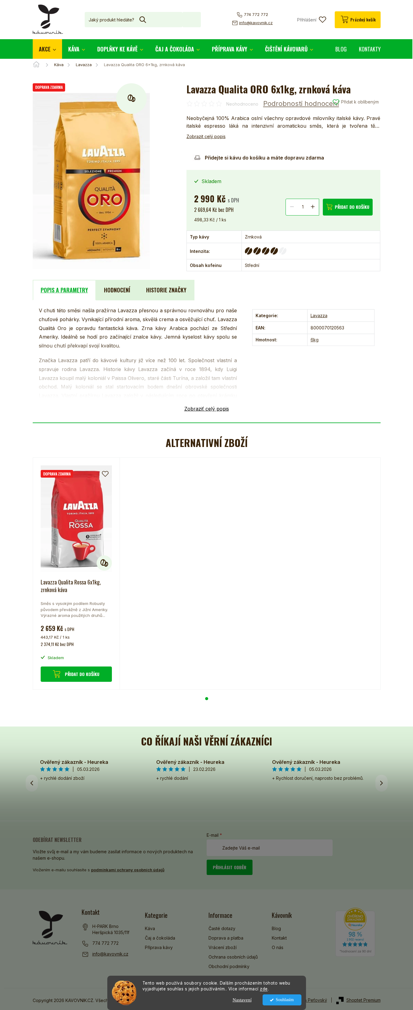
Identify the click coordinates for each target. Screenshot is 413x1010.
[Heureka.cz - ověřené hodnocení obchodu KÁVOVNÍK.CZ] (355, 932)
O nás (277, 947)
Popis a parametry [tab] (64, 290)
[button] (207, 698)
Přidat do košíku (352, 207)
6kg (315, 339)
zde (264, 988)
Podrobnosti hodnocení (301, 103)
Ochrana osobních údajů (233, 956)
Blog (276, 928)
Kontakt (279, 938)
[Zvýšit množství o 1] (313, 207)
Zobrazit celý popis (206, 136)
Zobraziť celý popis (206, 409)
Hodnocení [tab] (117, 290)
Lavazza (319, 315)
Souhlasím (285, 999)
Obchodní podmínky (228, 966)
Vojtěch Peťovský (309, 1000)
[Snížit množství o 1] (292, 207)
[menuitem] (47, 49)
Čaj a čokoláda (160, 938)
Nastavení (242, 999)
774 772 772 (105, 943)
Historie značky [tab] (166, 290)
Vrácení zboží (222, 947)
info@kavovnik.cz (110, 953)
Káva (150, 928)
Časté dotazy (221, 928)
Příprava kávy (159, 947)
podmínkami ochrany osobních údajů (127, 869)
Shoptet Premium (363, 1000)
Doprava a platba (225, 938)
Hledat (192, 19)
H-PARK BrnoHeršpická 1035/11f (110, 929)
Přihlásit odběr (229, 867)
